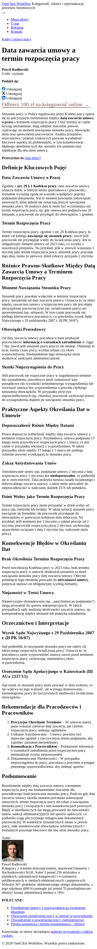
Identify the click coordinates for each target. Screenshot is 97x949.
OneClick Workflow (16, 4)
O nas (15, 23)
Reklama (17, 27)
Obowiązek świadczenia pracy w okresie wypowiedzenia (51, 916)
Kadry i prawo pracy (16, 39)
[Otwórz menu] (3, 13)
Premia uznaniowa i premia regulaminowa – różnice (48, 924)
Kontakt (16, 31)
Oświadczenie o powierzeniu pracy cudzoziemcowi (47, 920)
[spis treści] (33, 158)
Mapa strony (20, 19)
